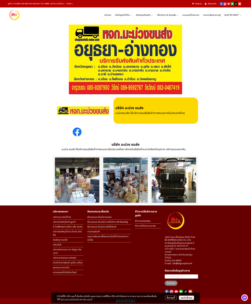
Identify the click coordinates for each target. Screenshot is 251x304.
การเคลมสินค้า (93, 232)
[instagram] (225, 4)
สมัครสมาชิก (212, 3)
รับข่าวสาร (171, 283)
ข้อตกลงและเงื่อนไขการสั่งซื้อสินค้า (101, 227)
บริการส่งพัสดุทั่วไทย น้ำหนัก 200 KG (67, 233)
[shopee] (239, 4)
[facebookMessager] (244, 297)
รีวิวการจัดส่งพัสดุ (142, 221)
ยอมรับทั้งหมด (186, 298)
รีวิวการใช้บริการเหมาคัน (145, 226)
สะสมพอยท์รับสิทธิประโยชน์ (65, 272)
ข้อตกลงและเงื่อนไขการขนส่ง (99, 217)
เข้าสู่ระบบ (198, 3)
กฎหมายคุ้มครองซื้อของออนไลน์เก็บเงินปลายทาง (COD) (108, 238)
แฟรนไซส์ (57, 245)
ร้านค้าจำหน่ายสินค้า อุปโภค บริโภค (68, 263)
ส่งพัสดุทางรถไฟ (60, 240)
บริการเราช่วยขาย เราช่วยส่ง (64, 258)
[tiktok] (236, 4)
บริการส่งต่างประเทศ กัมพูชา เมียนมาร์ (67, 251)
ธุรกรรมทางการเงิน (61, 267)
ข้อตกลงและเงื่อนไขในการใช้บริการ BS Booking (107, 222)
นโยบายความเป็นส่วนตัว (70, 299)
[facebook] (221, 4)
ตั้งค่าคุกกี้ (171, 298)
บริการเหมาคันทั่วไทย (62, 217)
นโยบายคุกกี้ (87, 299)
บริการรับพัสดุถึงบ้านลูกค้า (64, 222)
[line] (232, 4)
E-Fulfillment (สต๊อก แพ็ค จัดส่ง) (67, 227)
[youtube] (228, 4)
